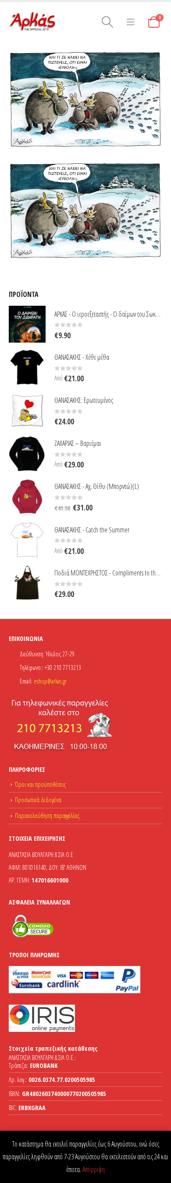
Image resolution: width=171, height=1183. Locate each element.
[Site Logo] (33, 22)
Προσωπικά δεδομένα (38, 800)
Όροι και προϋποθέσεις (40, 784)
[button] (107, 22)
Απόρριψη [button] (93, 1169)
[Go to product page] (27, 324)
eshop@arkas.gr (50, 681)
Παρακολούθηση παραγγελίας (47, 815)
